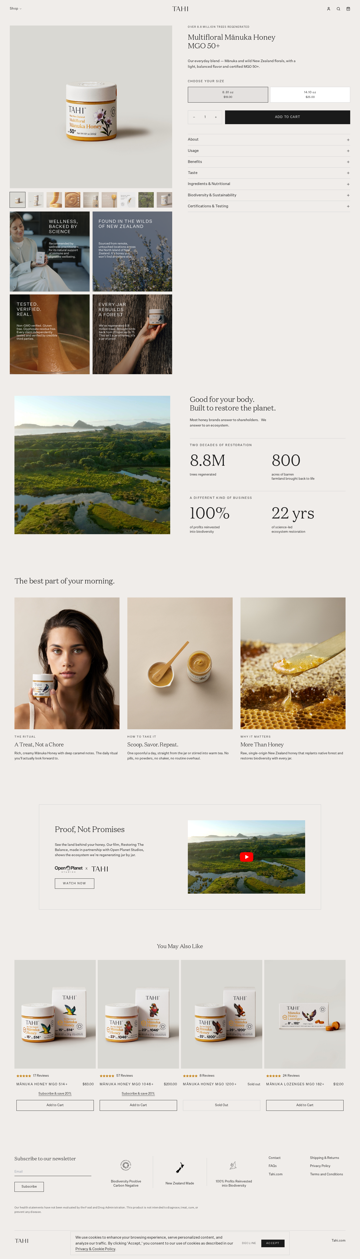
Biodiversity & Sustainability (212, 195)
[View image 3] (54, 200)
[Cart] (348, 9)
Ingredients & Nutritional (209, 184)
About (193, 139)
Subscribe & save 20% (55, 1093)
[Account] (329, 9)
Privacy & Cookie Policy (95, 1249)
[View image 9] (164, 200)
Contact (275, 1158)
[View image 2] (36, 200)
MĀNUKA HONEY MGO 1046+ (127, 1084)
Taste (192, 173)
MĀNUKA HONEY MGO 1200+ (210, 1084)
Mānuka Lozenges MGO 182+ (295, 1084)
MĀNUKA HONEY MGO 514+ (42, 1084)
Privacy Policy (320, 1166)
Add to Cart (287, 117)
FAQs (273, 1166)
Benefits (195, 162)
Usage (193, 151)
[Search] (338, 9)
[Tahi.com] (21, 1240)
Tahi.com (276, 1174)
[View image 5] (91, 200)
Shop (14, 8)
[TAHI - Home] (180, 9)
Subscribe (29, 1186)
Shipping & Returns (324, 1158)
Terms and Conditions (326, 1174)
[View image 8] (146, 200)
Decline (249, 1243)
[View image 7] (127, 200)
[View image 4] (72, 200)
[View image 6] (109, 200)
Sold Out (221, 1105)
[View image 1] (17, 200)
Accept (273, 1243)
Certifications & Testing (208, 206)
